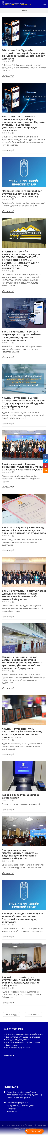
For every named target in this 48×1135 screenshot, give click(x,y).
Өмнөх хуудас (11, 1014)
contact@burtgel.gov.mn (17, 1102)
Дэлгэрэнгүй (8, 75)
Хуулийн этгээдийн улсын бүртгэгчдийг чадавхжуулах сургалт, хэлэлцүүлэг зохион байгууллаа (21, 981)
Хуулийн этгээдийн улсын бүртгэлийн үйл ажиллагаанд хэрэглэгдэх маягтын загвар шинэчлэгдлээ (22, 733)
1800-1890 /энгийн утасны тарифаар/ (36, 1132)
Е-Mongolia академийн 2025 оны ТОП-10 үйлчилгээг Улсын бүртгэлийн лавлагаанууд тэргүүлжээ (23, 917)
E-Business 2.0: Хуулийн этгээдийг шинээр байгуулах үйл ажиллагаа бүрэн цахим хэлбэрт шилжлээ (24, 54)
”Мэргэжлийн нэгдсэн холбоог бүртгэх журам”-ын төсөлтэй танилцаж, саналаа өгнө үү (22, 193)
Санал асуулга (12, 1045)
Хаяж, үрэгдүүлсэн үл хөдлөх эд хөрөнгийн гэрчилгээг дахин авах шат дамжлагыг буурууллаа (24, 530)
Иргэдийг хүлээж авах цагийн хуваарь (23, 1042)
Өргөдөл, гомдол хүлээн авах (18, 1039)
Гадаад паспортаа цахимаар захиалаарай (21, 796)
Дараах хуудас (33, 1014)
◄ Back (24, 10)
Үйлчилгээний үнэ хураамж (18, 1047)
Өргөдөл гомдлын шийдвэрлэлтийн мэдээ (24, 1034)
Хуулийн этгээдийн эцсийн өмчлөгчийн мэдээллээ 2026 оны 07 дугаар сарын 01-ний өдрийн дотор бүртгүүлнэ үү (23, 402)
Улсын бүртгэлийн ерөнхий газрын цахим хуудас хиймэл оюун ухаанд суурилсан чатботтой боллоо (21, 336)
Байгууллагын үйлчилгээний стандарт (23, 1037)
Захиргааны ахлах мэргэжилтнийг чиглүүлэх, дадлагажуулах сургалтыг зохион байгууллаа (20, 854)
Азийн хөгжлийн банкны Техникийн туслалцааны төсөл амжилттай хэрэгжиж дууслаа (22, 466)
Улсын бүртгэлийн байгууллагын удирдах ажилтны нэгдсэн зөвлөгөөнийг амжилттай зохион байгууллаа (24, 595)
